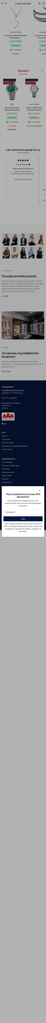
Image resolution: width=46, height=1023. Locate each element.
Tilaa (23, 519)
